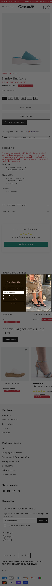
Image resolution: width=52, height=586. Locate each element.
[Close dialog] (49, 276)
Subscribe (13, 303)
